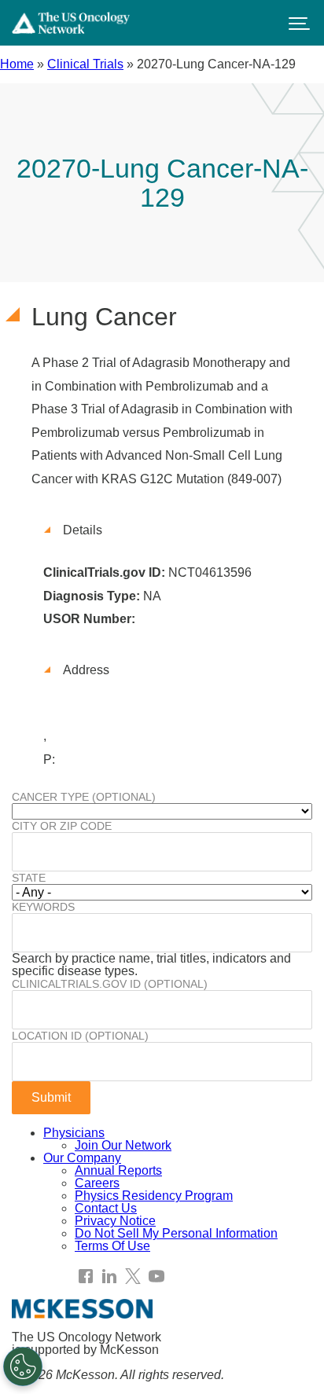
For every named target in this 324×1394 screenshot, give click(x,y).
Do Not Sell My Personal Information (176, 1233)
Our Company (82, 1158)
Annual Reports (118, 1170)
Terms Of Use (112, 1246)
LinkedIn (109, 1276)
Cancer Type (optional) (84, 797)
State (29, 877)
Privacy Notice (115, 1220)
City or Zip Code (62, 826)
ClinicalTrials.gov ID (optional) (110, 984)
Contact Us (106, 1208)
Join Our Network (123, 1145)
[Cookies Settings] (22, 1366)
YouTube (156, 1276)
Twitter (133, 1276)
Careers (97, 1183)
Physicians (74, 1132)
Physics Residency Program (154, 1195)
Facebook (86, 1276)
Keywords (43, 907)
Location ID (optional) (80, 1035)
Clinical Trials (85, 64)
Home (17, 64)
